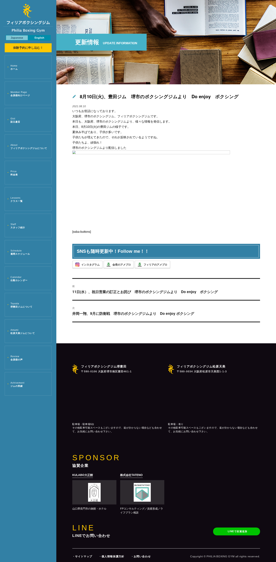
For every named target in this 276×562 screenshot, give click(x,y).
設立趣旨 (15, 120)
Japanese (17, 37)
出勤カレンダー (19, 279)
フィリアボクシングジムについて (29, 147)
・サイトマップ (82, 556)
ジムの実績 (17, 384)
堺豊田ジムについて (21, 305)
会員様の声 (17, 358)
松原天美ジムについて (23, 332)
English (39, 37)
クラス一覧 (17, 199)
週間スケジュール (20, 252)
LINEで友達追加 (237, 531)
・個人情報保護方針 (111, 556)
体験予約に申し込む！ (28, 47)
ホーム (14, 67)
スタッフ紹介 (18, 226)
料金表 (14, 173)
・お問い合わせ (141, 556)
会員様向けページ (20, 94)
